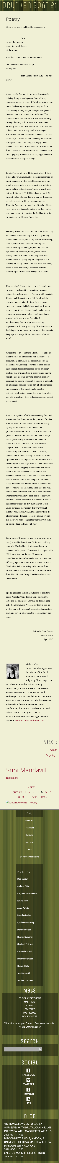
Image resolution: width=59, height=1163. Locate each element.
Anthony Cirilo (23, 886)
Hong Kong (29, 842)
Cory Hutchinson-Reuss (27, 893)
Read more (12, 777)
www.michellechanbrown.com (29, 720)
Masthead (30, 1001)
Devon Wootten (24, 929)
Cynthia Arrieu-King (25, 922)
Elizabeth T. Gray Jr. (25, 944)
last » (44, 796)
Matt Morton (22, 879)
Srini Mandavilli (27, 770)
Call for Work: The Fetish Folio (24, 1153)
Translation (29, 827)
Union (29, 849)
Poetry (29, 813)
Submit (30, 1005)
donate (30, 1026)
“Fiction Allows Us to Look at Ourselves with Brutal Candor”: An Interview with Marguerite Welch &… (28, 1127)
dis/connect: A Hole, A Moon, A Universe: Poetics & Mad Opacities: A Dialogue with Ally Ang (27, 1142)
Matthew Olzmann (25, 958)
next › (35, 796)
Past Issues (29, 1012)
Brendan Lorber (24, 915)
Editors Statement (30, 998)
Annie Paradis (23, 908)
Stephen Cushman (25, 980)
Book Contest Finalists (29, 856)
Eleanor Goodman (25, 937)
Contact (30, 1009)
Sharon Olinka (23, 966)
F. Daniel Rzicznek (24, 951)
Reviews (29, 835)
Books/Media (29, 1016)
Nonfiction (29, 820)
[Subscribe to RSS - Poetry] (21, 802)
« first (31, 786)
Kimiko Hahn (22, 900)
